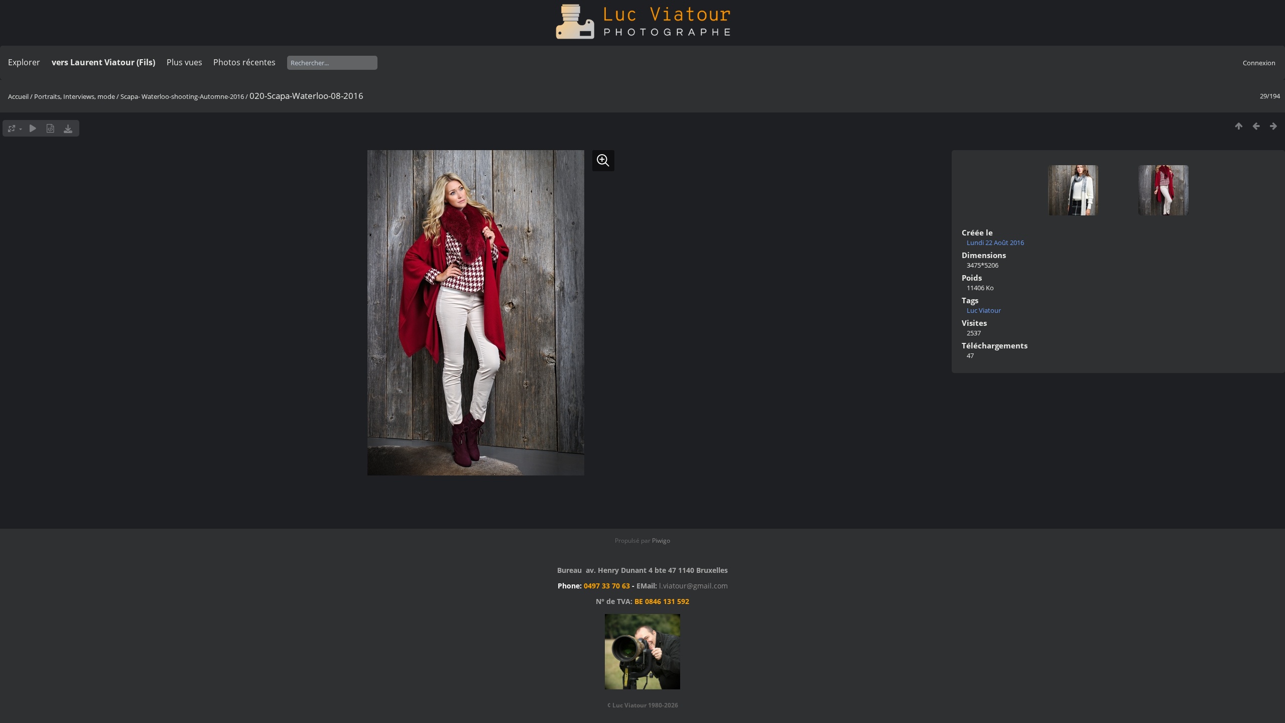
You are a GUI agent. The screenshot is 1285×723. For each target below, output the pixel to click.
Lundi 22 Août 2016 (995, 242)
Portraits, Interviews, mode (74, 96)
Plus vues (184, 62)
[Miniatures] (1238, 126)
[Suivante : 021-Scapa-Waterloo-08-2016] (1273, 126)
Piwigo (661, 540)
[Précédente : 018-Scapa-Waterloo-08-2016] (1256, 126)
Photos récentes (244, 62)
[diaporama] (33, 128)
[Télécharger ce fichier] (68, 128)
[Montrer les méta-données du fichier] (50, 128)
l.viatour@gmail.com (693, 585)
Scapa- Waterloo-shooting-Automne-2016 (182, 96)
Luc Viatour (984, 310)
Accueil (18, 96)
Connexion (1259, 62)
